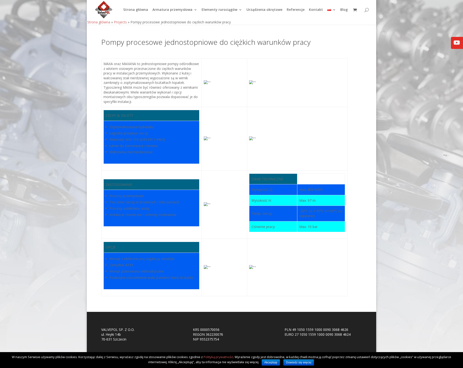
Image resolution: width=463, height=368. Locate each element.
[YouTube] (456, 46)
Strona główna (135, 10)
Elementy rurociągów (219, 10)
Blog (344, 10)
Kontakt (316, 10)
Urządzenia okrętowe (264, 10)
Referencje (296, 10)
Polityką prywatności (218, 357)
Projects (120, 22)
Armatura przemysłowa (172, 10)
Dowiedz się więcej (298, 362)
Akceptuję (270, 362)
